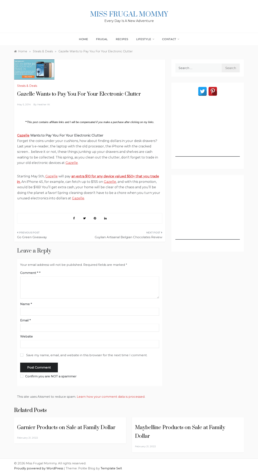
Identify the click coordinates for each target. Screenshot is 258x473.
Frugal (102, 39)
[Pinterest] (212, 91)
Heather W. (43, 104)
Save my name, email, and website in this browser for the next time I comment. (86, 355)
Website (26, 336)
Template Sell (111, 468)
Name (26, 304)
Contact (169, 39)
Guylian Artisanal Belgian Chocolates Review (128, 237)
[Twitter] (202, 91)
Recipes (122, 39)
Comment (29, 273)
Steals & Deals (27, 86)
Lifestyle (143, 39)
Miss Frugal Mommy (129, 14)
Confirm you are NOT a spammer (50, 376)
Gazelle (23, 135)
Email (25, 320)
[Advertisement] (207, 131)
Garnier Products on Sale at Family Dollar (66, 427)
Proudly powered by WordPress (39, 468)
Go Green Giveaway (32, 237)
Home (83, 39)
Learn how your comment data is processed (111, 396)
